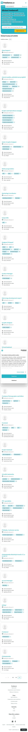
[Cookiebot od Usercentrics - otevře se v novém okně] (21, 350)
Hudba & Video (6, 21)
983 (16, 677)
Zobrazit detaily (20, 372)
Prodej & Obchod (17, 21)
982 (13, 677)
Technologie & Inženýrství (8, 19)
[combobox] (13, 27)
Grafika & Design (19, 13)
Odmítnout (14, 380)
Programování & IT (7, 13)
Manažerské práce (19, 15)
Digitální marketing (7, 15)
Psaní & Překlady (7, 17)
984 (19, 677)
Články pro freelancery (14, 692)
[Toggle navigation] (25, 3)
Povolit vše (14, 376)
